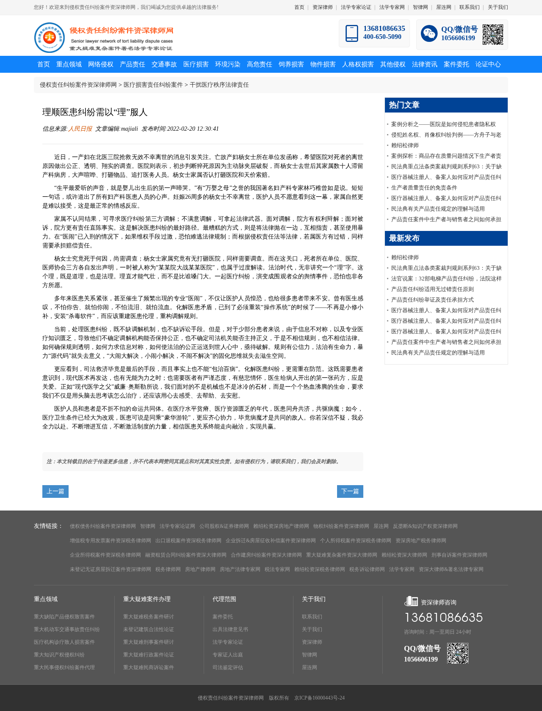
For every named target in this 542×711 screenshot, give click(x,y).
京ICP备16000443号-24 (319, 698)
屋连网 (443, 7)
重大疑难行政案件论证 (148, 655)
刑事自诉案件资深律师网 (459, 555)
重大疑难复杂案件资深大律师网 (341, 555)
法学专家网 (392, 7)
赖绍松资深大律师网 (404, 555)
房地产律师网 (200, 569)
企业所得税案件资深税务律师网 (105, 555)
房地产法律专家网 (240, 569)
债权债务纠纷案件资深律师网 (103, 526)
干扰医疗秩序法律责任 (219, 85)
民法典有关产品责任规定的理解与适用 (438, 209)
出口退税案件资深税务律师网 (188, 541)
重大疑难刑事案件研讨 (148, 642)
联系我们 (469, 7)
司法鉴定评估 (228, 667)
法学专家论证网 (177, 526)
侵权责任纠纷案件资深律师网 (78, 85)
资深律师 (322, 7)
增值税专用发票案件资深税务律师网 (110, 541)
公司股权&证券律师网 (224, 526)
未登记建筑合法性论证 (148, 629)
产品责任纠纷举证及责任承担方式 (432, 299)
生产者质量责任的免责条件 (424, 187)
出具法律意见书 (230, 629)
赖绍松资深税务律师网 (319, 569)
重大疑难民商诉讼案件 (148, 667)
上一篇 (55, 491)
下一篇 (350, 491)
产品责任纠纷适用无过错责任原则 (432, 289)
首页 (299, 7)
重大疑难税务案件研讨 (148, 617)
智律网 (420, 7)
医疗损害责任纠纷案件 (153, 85)
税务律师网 (168, 569)
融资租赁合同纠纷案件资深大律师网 (186, 555)
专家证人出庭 (228, 655)
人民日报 (80, 129)
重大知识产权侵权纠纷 (59, 655)
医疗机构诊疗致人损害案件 (64, 642)
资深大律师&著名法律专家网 (451, 569)
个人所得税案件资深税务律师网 (355, 541)
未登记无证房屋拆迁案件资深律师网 (110, 569)
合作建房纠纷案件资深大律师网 (266, 555)
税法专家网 (277, 569)
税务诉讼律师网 (367, 569)
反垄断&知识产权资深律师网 (425, 526)
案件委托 (223, 617)
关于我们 (498, 7)
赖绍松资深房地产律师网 (281, 526)
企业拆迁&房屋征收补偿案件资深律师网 (271, 541)
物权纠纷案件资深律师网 (341, 526)
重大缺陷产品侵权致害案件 (64, 617)
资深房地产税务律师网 (420, 541)
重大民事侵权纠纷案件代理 (64, 667)
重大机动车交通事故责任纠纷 (67, 629)
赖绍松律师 (405, 145)
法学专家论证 (356, 7)
